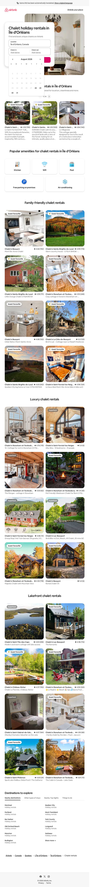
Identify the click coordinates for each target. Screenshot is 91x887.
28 (36, 88)
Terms (48, 883)
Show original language (64, 3)
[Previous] (40, 96)
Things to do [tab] (67, 798)
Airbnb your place (75, 10)
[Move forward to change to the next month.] (40, 59)
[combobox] (30, 44)
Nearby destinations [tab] (12, 798)
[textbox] (19, 52)
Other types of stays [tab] (32, 798)
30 (12, 93)
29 (40, 88)
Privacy (41, 883)
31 (17, 93)
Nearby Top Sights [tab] (51, 798)
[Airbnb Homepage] (11, 10)
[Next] (49, 96)
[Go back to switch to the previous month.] (13, 59)
